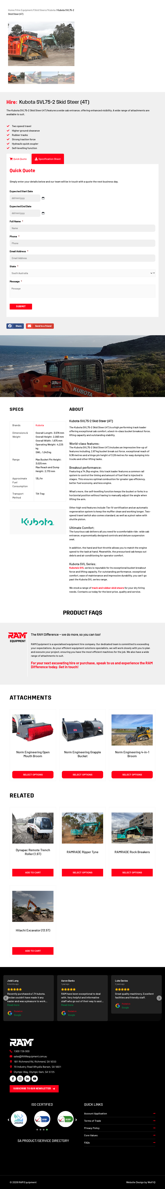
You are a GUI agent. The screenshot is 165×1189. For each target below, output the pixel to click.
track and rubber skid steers (108, 587)
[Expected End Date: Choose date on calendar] (43, 213)
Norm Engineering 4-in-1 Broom (132, 754)
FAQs (87, 1142)
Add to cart (33, 872)
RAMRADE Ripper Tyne (82, 852)
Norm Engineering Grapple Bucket (82, 754)
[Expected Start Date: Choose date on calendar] (43, 198)
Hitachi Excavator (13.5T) (33, 930)
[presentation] (37, 1129)
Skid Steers (40, 10)
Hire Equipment (24, 10)
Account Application (95, 1113)
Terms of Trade (92, 1120)
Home (11, 10)
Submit (21, 306)
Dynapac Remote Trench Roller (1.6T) (33, 852)
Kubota (51, 10)
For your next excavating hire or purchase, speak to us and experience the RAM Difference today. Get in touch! (92, 665)
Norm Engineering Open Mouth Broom (33, 754)
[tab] (18, 159)
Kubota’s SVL (76, 567)
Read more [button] (13, 1004)
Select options (33, 774)
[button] (11, 46)
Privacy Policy (92, 1127)
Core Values (91, 1135)
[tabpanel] (18, 1119)
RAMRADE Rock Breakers (132, 852)
